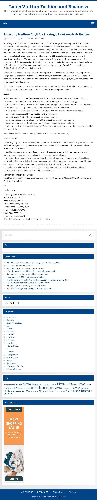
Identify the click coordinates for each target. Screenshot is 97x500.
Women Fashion (14, 369)
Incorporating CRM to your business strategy (26, 277)
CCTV (52, 384)
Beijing (36, 384)
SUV (51, 391)
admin (23, 38)
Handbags (11, 340)
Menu (5, 23)
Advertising (11, 317)
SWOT (55, 391)
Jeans (9, 349)
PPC (23, 391)
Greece (20, 388)
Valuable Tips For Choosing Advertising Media (26, 285)
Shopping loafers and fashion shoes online (25, 268)
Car (8, 326)
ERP (74, 384)
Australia (28, 384)
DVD (70, 384)
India (39, 387)
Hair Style (11, 337)
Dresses (10, 334)
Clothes (10, 329)
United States (78, 391)
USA (6, 393)
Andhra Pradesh (12, 384)
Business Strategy (38, 38)
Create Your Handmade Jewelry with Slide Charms (29, 283)
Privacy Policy (58, 492)
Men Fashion (12, 357)
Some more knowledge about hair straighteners (27, 274)
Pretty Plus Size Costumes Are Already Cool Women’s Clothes (33, 262)
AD (5, 384)
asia (20, 384)
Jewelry (10, 352)
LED (69, 388)
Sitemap (72, 492)
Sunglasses (11, 363)
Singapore (44, 391)
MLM (6, 391)
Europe (81, 384)
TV (60, 391)
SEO (28, 391)
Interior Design (13, 346)
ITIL (52, 388)
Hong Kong (27, 388)
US (90, 391)
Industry (10, 343)
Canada (46, 384)
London (76, 387)
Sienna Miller (34, 391)
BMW (41, 384)
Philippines (17, 391)
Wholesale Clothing (15, 366)
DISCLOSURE (42, 492)
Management (12, 355)
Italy (48, 388)
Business (10, 320)
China (59, 384)
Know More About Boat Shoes (20, 265)
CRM (66, 384)
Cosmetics (11, 331)
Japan (57, 387)
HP (32, 388)
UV (11, 394)
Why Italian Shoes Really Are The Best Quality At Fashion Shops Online (37, 280)
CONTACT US (27, 492)
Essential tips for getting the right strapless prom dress (30, 288)
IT (44, 387)
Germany (11, 388)
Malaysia (83, 388)
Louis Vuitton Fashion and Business (48, 6)
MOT (11, 391)
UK (65, 391)
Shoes (9, 360)
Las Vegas (64, 388)
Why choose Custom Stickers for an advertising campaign (32, 271)
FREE (5, 388)
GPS (16, 388)
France (88, 384)
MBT (88, 388)
